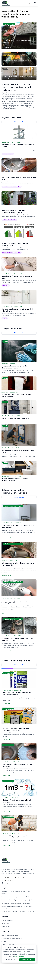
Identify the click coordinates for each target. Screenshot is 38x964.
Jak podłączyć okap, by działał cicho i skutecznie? (16, 903)
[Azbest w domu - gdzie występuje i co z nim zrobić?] (19, 35)
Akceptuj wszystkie (27, 959)
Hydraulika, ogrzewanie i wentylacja (12, 54)
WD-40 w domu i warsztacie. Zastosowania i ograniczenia (19, 911)
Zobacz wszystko (19, 122)
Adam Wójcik (5, 363)
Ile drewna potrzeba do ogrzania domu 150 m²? (15, 897)
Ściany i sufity (5, 285)
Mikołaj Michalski (6, 142)
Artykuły (5, 888)
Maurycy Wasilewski (7, 208)
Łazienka (5, 68)
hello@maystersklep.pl (10, 883)
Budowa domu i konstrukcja (9, 219)
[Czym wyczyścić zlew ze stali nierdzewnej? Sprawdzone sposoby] (19, 59)
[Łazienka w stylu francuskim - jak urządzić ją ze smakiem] (19, 73)
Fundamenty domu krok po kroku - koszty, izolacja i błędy (18, 900)
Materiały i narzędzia (9, 24)
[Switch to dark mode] (30, 3)
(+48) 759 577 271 (9, 880)
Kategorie (5, 931)
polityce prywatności (19, 956)
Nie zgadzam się (10, 959)
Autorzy (5, 916)
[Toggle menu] (34, 3)
